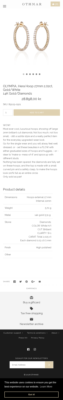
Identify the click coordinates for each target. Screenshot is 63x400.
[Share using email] (40, 281)
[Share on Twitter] (20, 281)
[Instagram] (35, 349)
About (55, 333)
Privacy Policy (37, 338)
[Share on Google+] (33, 281)
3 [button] (29, 74)
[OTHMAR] (31, 4)
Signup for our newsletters (31, 358)
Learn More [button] (46, 386)
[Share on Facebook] (14, 281)
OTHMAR (35, 375)
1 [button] (23, 74)
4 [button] (33, 74)
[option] (31, 39)
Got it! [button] (31, 394)
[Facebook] (28, 349)
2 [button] (26, 74)
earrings (31, 288)
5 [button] (36, 74)
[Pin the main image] (26, 281)
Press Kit (23, 338)
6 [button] (39, 74)
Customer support (13, 333)
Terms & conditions (37, 333)
